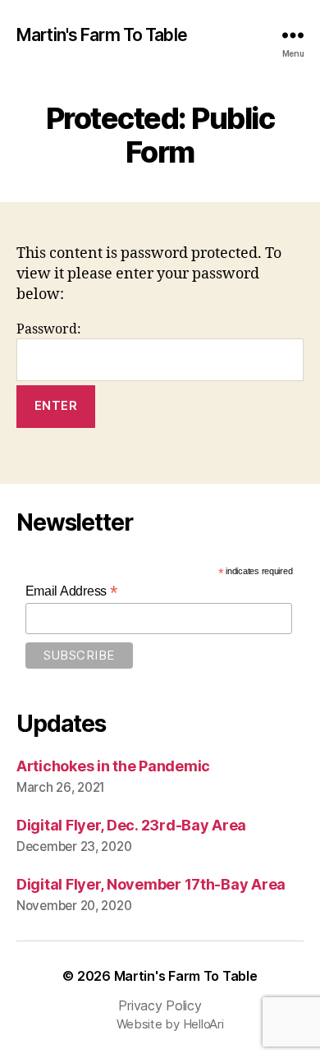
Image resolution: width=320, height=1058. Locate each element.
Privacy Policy (159, 1005)
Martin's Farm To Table (101, 35)
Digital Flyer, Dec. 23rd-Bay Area (131, 825)
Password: (48, 329)
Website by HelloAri (170, 1024)
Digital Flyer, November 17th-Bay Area (151, 884)
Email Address (71, 591)
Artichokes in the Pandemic (113, 766)
